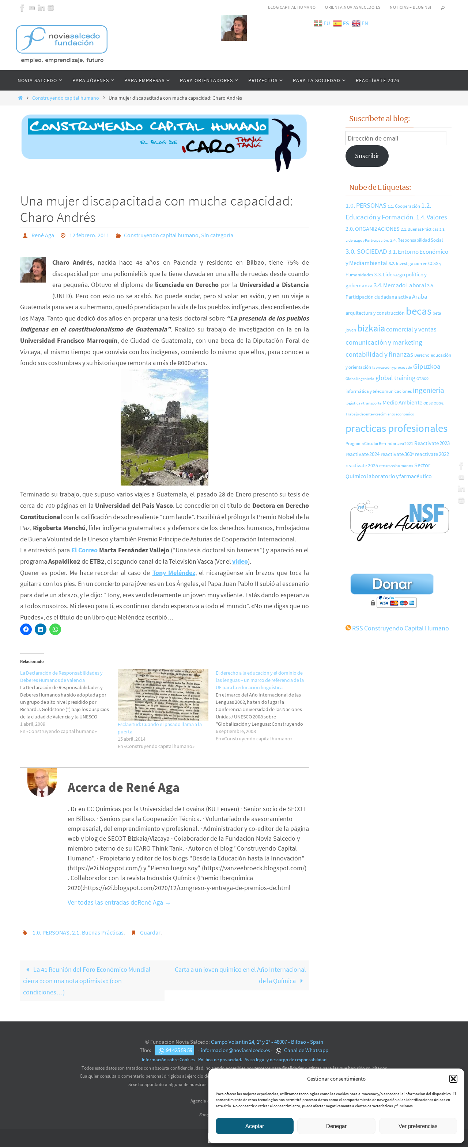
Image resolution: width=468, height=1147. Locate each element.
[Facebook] (22, 8)
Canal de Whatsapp (305, 1050)
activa (404, 297)
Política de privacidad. (220, 1059)
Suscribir (367, 155)
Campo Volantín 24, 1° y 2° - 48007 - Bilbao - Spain (267, 1041)
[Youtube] (32, 8)
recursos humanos (396, 465)
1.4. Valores (431, 217)
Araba (419, 296)
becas (418, 311)
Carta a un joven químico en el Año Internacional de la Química (240, 975)
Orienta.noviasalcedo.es (352, 7)
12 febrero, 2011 (89, 235)
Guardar (150, 932)
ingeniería (428, 390)
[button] (453, 1078)
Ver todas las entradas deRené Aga (119, 902)
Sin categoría (217, 235)
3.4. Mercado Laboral (400, 285)
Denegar (336, 1126)
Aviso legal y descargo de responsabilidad (286, 1059)
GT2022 (422, 378)
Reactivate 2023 (432, 443)
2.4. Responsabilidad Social (416, 240)
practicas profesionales (397, 428)
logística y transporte (363, 403)
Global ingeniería (360, 378)
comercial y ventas (411, 329)
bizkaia (371, 328)
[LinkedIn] (41, 8)
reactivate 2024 (363, 453)
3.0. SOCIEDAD (366, 251)
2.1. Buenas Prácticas (98, 932)
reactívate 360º (397, 454)
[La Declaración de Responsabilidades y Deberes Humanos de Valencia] (69, 702)
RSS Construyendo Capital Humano (400, 628)
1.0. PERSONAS (51, 932)
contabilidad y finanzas (379, 354)
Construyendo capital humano (65, 98)
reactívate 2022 (432, 453)
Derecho (422, 355)
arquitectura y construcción (375, 313)
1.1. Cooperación (404, 206)
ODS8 (428, 403)
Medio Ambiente (402, 402)
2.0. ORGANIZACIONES (373, 228)
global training (395, 377)
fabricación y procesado (392, 367)
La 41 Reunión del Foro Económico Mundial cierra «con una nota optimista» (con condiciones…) (87, 980)
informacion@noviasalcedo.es (235, 1050)
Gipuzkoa (427, 366)
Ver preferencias (418, 1126)
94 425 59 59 (179, 1050)
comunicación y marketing (384, 342)
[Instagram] (51, 8)
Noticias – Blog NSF (411, 7)
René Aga (42, 235)
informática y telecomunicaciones (379, 391)
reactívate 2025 (362, 466)
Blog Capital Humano (292, 7)
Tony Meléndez (173, 572)
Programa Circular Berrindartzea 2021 (379, 443)
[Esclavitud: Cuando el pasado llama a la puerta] (163, 695)
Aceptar (254, 1126)
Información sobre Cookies (168, 1059)
